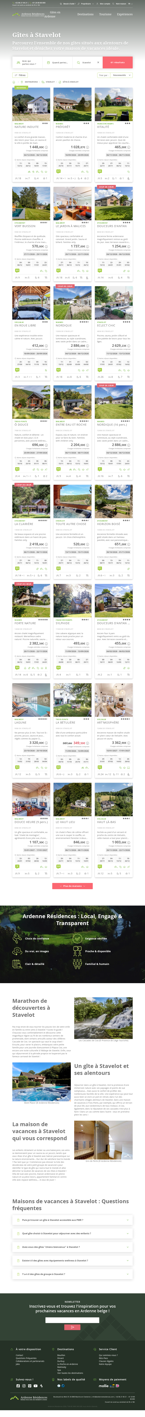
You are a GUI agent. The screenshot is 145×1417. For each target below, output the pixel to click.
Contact (19, 1355)
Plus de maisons (72, 886)
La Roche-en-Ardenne (67, 1364)
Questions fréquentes (26, 1358)
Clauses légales (106, 1361)
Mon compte (105, 4)
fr (129, 4)
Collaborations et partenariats (30, 1361)
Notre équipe (105, 1364)
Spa (59, 1370)
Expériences (125, 14)
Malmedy (61, 1367)
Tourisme (105, 14)
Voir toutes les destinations (70, 1373)
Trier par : (103, 75)
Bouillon (61, 1355)
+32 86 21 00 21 (21, 3)
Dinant (60, 1358)
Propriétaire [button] (86, 4)
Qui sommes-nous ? (108, 1355)
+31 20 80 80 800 (38, 3)
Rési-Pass (103, 1358)
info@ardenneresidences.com (103, 1397)
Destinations (85, 14)
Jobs (18, 1364)
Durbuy (60, 1361)
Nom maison (121, 4)
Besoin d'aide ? (69, 4)
